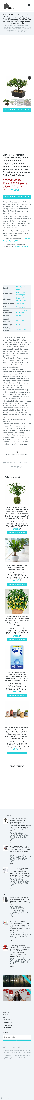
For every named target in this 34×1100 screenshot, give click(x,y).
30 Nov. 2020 (21, 329)
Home (7, 25)
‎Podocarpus (20, 307)
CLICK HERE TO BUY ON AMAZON (17, 110)
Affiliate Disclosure (21, 246)
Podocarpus (20, 295)
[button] (12, 466)
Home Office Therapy (15, 25)
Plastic (18, 316)
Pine (23, 292)
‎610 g (18, 325)
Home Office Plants (15, 462)
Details (14, 189)
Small (25, 300)
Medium (19, 300)
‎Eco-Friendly (20, 320)
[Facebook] (1, 1098)
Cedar (18, 292)
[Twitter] (5, 1098)
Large (20, 298)
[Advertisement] (17, 53)
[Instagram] (8, 1098)
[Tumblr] (12, 1098)
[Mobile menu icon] (29, 5)
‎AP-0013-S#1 (21, 304)
